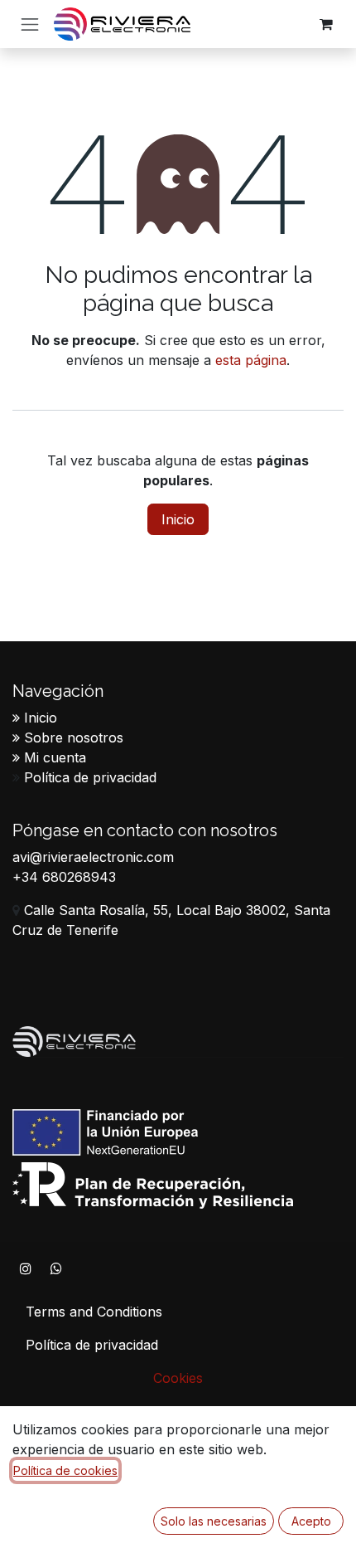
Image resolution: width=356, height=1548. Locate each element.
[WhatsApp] (56, 1268)
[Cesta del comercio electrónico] (326, 24)
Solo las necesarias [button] (214, 1521)
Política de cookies (65, 1470)
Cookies (178, 1378)
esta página (250, 360)
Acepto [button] (311, 1521)
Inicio (178, 519)
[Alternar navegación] (29, 24)
